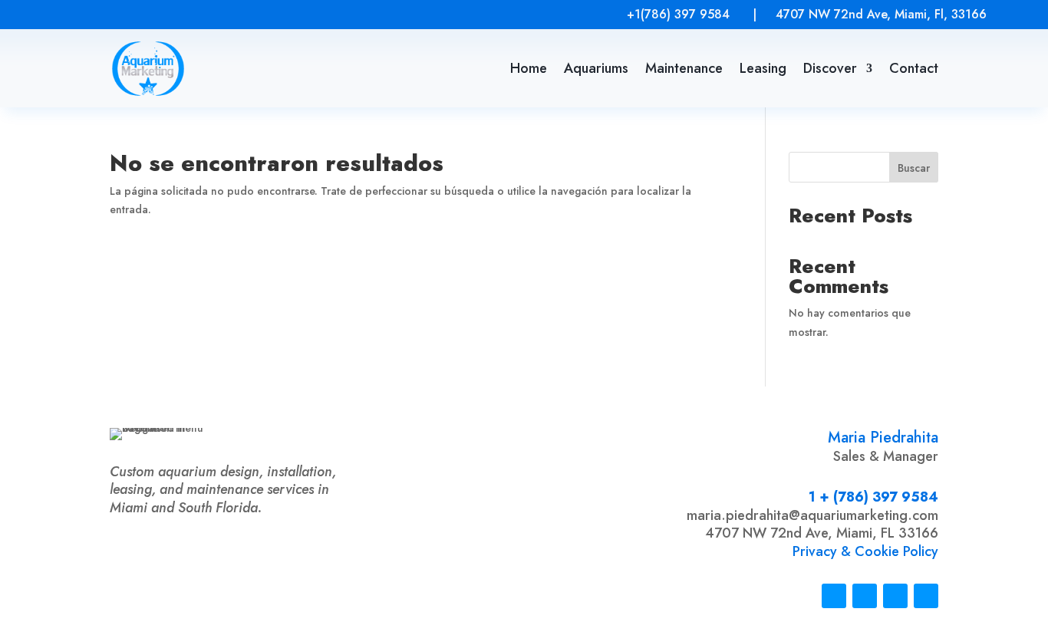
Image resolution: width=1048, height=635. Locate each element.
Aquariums (596, 68)
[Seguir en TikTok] (109, 14)
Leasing (763, 68)
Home (528, 68)
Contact (913, 68)
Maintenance (684, 68)
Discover (830, 68)
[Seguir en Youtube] (176, 14)
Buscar (914, 168)
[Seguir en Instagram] (75, 14)
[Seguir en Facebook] (143, 14)
